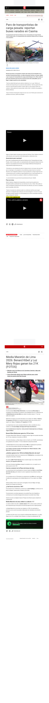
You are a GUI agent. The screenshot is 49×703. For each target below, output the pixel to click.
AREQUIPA (7, 10)
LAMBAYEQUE (18, 12)
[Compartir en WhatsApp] (12, 224)
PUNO (29, 12)
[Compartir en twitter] (42, 20)
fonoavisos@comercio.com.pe (27, 601)
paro (7, 236)
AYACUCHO (12, 10)
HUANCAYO (33, 10)
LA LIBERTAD (12, 12)
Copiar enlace (19, 224)
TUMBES (36, 12)
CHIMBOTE (17, 10)
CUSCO (21, 10)
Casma (21, 234)
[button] (24, 140)
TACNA (32, 12)
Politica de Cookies (24, 621)
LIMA (22, 12)
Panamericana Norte (36, 234)
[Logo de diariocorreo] (24, 7)
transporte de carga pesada (14, 236)
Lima (7, 19)
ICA (41, 10)
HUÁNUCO (37, 10)
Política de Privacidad (24, 618)
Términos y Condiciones (24, 615)
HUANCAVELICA (27, 10)
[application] (24, 140)
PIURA (26, 12)
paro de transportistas (27, 234)
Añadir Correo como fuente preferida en (34, 15)
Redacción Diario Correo (12, 68)
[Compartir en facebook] (39, 20)
